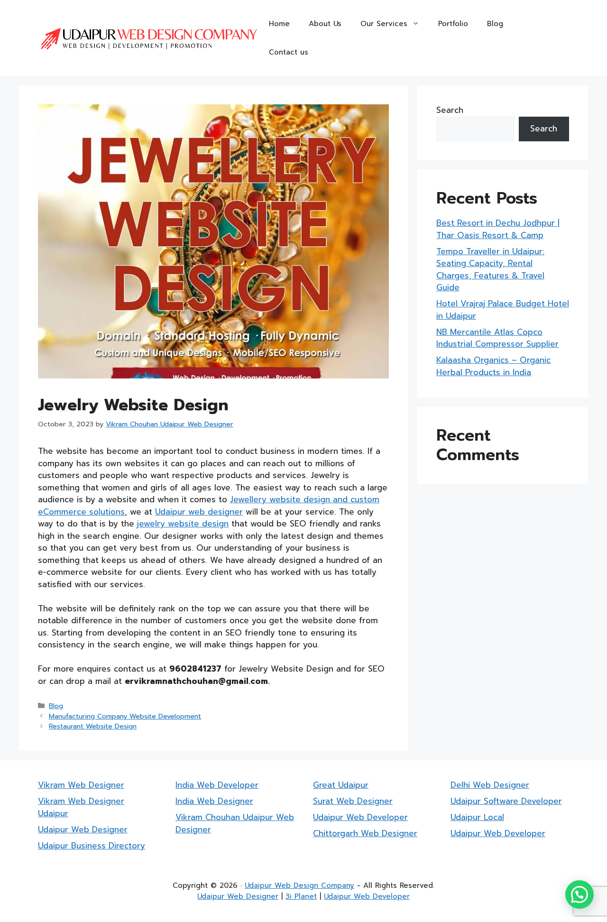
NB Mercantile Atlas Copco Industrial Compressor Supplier (497, 338)
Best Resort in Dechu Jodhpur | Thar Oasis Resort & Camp (498, 229)
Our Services (383, 23)
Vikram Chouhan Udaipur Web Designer (234, 823)
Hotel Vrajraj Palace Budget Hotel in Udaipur (502, 309)
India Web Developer (216, 785)
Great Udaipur (340, 785)
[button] (579, 894)
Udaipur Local (477, 817)
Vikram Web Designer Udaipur (81, 807)
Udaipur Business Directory (91, 845)
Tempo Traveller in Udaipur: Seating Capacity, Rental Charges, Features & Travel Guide (490, 269)
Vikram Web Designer (81, 785)
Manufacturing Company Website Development (125, 716)
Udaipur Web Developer (360, 817)
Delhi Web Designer (490, 785)
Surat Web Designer (353, 801)
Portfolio (453, 23)
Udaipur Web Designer (83, 829)
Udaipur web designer (199, 512)
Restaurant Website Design (93, 726)
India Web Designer (214, 801)
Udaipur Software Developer (506, 801)
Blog (495, 23)
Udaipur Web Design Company (299, 885)
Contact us (288, 52)
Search (449, 110)
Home (279, 23)
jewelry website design (183, 523)
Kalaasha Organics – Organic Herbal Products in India (493, 366)
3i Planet (301, 896)
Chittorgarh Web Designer (365, 833)
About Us (325, 23)
